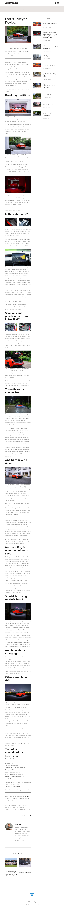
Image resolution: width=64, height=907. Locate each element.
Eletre (7, 119)
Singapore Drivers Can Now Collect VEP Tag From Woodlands (50, 85)
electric (24, 805)
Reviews (24, 46)
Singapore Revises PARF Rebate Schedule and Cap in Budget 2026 (50, 46)
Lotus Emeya (20, 807)
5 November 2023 (47, 68)
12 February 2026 (47, 51)
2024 (10, 805)
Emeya (7, 807)
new (6, 812)
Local (12, 868)
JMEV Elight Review (48, 56)
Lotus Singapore (15, 786)
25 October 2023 (46, 40)
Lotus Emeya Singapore (22, 809)
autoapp (15, 805)
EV (10, 807)
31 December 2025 (47, 79)
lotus (13, 807)
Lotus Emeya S (9, 809)
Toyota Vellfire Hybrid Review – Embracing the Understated (50, 113)
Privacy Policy (32, 902)
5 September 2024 (47, 90)
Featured (11, 46)
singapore (12, 812)
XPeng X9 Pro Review (25, 872)
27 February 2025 (47, 97)
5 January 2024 (46, 118)
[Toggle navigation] (58, 3)
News (15, 868)
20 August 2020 (46, 107)
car (19, 805)
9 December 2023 (47, 27)
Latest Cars (18, 46)
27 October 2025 (46, 58)
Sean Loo (13, 48)
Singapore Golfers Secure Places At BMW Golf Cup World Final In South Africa (11, 874)
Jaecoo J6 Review (47, 95)
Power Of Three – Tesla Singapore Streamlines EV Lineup (50, 74)
